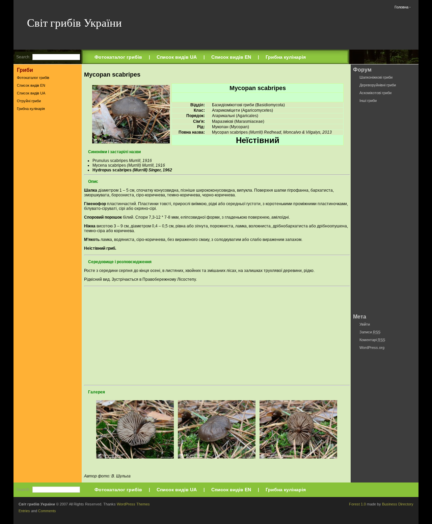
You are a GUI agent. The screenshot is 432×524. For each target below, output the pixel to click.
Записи (369, 332)
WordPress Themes (133, 504)
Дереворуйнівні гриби (377, 85)
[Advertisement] (48, 219)
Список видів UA (177, 57)
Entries (24, 511)
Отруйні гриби (29, 101)
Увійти (364, 324)
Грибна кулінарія (286, 57)
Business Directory (397, 504)
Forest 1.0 (357, 504)
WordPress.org (371, 348)
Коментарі (372, 340)
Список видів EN (231, 57)
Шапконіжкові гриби (376, 77)
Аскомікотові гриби (375, 93)
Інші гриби (368, 101)
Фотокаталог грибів (118, 57)
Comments (47, 511)
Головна (401, 7)
